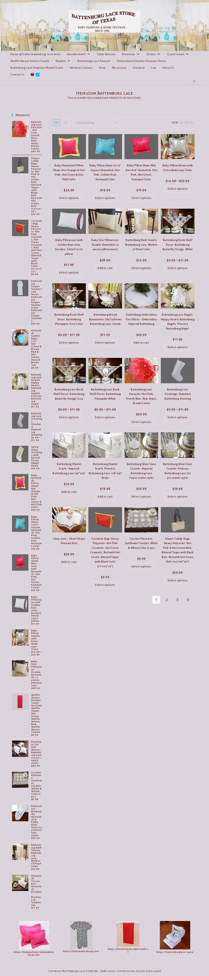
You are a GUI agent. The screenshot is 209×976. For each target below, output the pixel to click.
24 (181, 122)
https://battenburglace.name (175, 952)
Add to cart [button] (105, 268)
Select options (69, 198)
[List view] (65, 122)
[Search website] (194, 81)
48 (186, 122)
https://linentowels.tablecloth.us (128, 950)
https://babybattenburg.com (81, 951)
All (192, 122)
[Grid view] (56, 122)
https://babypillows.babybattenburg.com (34, 953)
